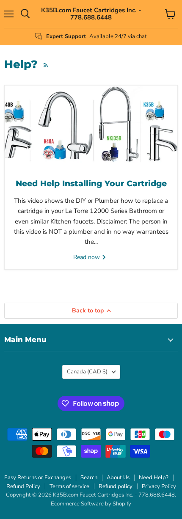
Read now (87, 257)
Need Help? (153, 477)
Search (88, 477)
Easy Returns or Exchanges (37, 477)
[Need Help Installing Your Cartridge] (91, 128)
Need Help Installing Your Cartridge (91, 183)
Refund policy (115, 486)
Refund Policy (23, 486)
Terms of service (69, 486)
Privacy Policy (159, 486)
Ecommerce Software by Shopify (91, 504)
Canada (87, 371)
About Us (118, 477)
